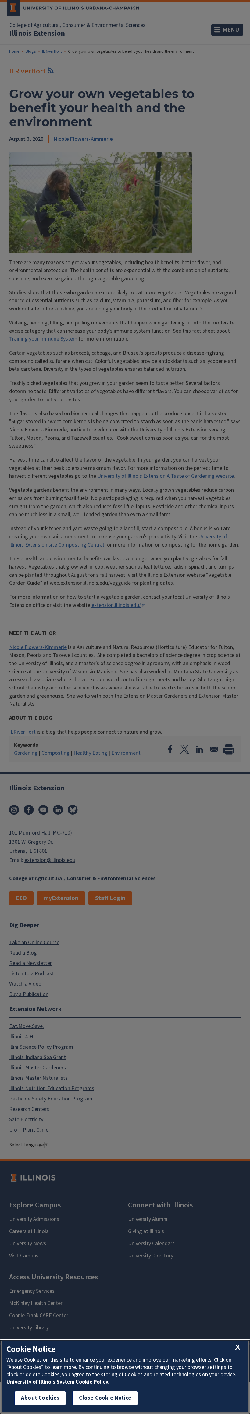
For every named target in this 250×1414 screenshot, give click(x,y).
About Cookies (40, 1398)
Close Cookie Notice (105, 1398)
